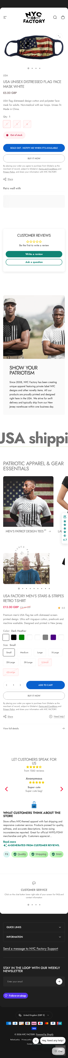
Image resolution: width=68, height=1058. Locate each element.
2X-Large (10, 662)
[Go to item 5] (34, 588)
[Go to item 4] (40, 68)
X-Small (44, 662)
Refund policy (15, 1039)
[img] (34, 767)
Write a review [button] (34, 254)
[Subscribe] (59, 981)
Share (10, 179)
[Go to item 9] (49, 588)
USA (5, 75)
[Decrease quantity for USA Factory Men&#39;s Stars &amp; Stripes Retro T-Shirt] (6, 685)
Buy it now (34, 158)
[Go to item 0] (28, 68)
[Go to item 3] (36, 68)
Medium (24, 652)
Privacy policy (27, 1039)
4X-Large (10, 672)
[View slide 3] (36, 905)
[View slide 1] (28, 905)
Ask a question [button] (34, 262)
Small (8, 652)
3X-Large (28, 662)
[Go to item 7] (41, 588)
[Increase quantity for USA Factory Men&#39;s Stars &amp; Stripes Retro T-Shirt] (20, 685)
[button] (7, 789)
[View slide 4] (40, 905)
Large (40, 652)
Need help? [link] (59, 716)
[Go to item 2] (32, 68)
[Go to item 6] (38, 588)
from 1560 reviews (34, 771)
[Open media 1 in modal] (59, 36)
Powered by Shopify (44, 1034)
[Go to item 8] (45, 588)
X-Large (55, 652)
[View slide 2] (32, 905)
